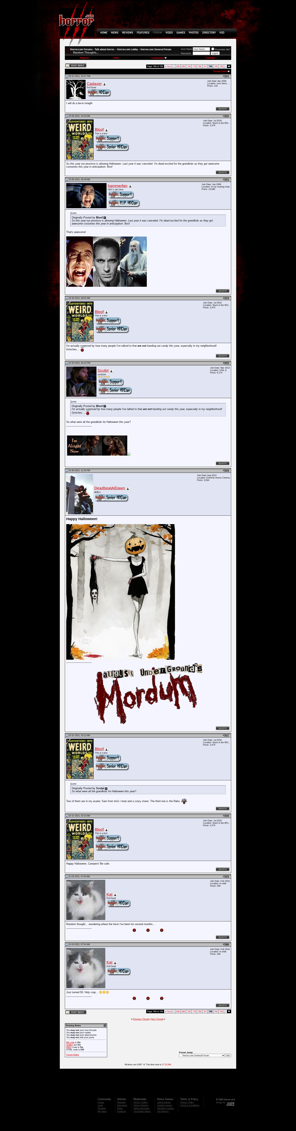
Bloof (99, 129)
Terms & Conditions (189, 1105)
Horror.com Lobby (127, 49)
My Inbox (102, 1111)
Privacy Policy (187, 1102)
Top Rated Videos (142, 1111)
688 (183, 66)
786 (199, 66)
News (120, 1108)
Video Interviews (142, 1108)
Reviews (121, 1102)
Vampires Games (165, 1108)
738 (188, 66)
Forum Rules (72, 1054)
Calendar (210, 58)
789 (216, 66)
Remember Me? (222, 49)
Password (186, 53)
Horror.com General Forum (156, 49)
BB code (70, 1042)
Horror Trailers (141, 1102)
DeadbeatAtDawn (109, 488)
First (168, 66)
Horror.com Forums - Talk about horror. (92, 49)
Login (100, 1105)
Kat (109, 894)
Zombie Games (164, 1105)
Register (84, 58)
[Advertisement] (168, 17)
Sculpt (103, 370)
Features (121, 1111)
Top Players (163, 1111)
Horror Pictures (141, 1105)
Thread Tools (220, 71)
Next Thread (157, 1019)
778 (194, 66)
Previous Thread (141, 1019)
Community (157, 58)
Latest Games (164, 1102)
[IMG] (69, 1047)
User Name (186, 49)
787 (205, 66)
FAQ (116, 58)
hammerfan (117, 186)
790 (221, 66)
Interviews (122, 1105)
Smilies (69, 1045)
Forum (101, 1102)
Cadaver (94, 84)
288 (178, 66)
